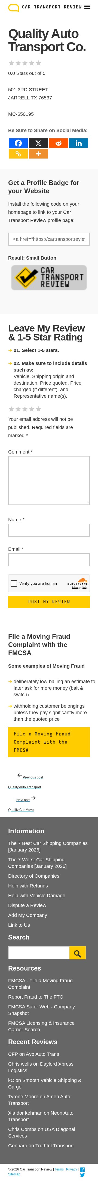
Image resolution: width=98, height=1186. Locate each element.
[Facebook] (18, 143)
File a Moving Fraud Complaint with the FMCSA (42, 742)
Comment (20, 452)
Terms (59, 1169)
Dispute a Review (27, 905)
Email (16, 549)
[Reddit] (58, 143)
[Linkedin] (78, 143)
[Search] (77, 952)
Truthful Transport (54, 1145)
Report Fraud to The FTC (35, 997)
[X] (38, 143)
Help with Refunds (28, 886)
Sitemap (14, 1174)
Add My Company (27, 915)
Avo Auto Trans (42, 1054)
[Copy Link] (18, 154)
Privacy (71, 1169)
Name (16, 519)
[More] (38, 154)
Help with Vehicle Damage (36, 895)
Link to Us (19, 925)
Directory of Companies (33, 876)
